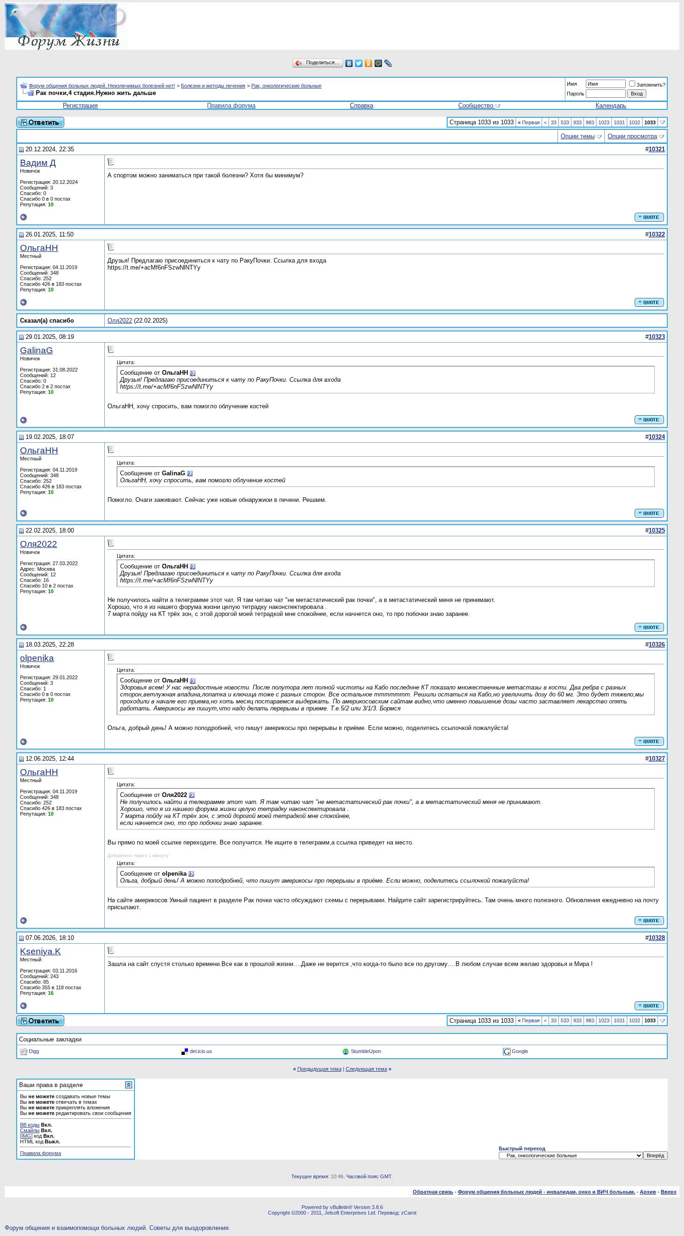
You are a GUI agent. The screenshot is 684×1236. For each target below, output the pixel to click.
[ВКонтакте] (349, 63)
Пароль (575, 93)
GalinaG (36, 350)
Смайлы (30, 1130)
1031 (619, 122)
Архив (648, 1192)
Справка (361, 105)
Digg (34, 1051)
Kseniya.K (40, 951)
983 (590, 122)
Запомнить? (651, 85)
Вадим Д (38, 163)
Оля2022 (119, 320)
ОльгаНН (39, 248)
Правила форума (231, 105)
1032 (634, 122)
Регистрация (80, 105)
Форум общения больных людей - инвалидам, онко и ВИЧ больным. (546, 1192)
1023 (604, 122)
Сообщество (475, 105)
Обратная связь (433, 1192)
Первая (529, 122)
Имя (572, 84)
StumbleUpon (366, 1051)
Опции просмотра (632, 136)
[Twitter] (359, 63)
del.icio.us (201, 1051)
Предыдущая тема (319, 1069)
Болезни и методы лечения (213, 85)
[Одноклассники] (369, 63)
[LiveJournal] (388, 63)
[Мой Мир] (378, 63)
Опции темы (578, 136)
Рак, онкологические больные (286, 85)
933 (577, 122)
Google (520, 1051)
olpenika (37, 658)
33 (554, 122)
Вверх (669, 1192)
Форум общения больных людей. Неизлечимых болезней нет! (102, 85)
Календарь (611, 105)
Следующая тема (366, 1069)
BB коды (30, 1125)
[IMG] (26, 1136)
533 (565, 122)
